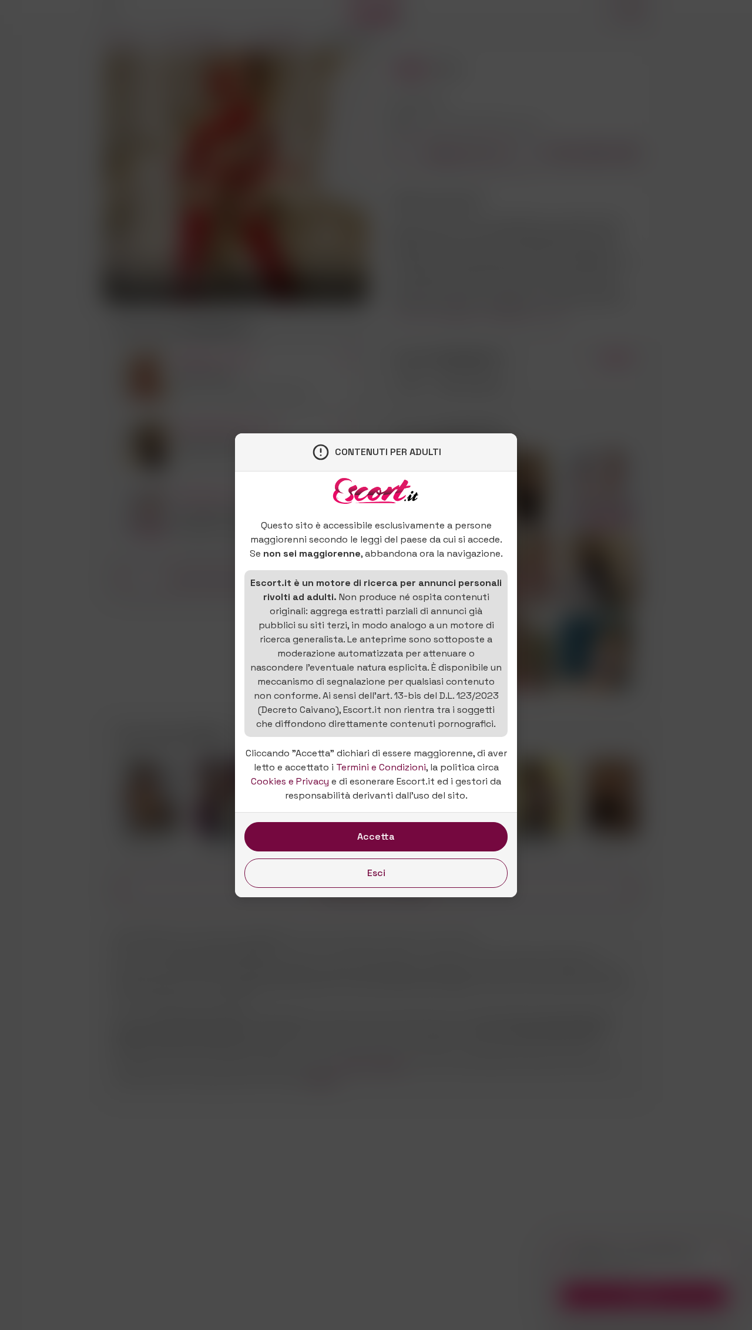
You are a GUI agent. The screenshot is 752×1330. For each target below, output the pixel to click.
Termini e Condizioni (381, 767)
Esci (376, 873)
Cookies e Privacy (290, 781)
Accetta (376, 836)
